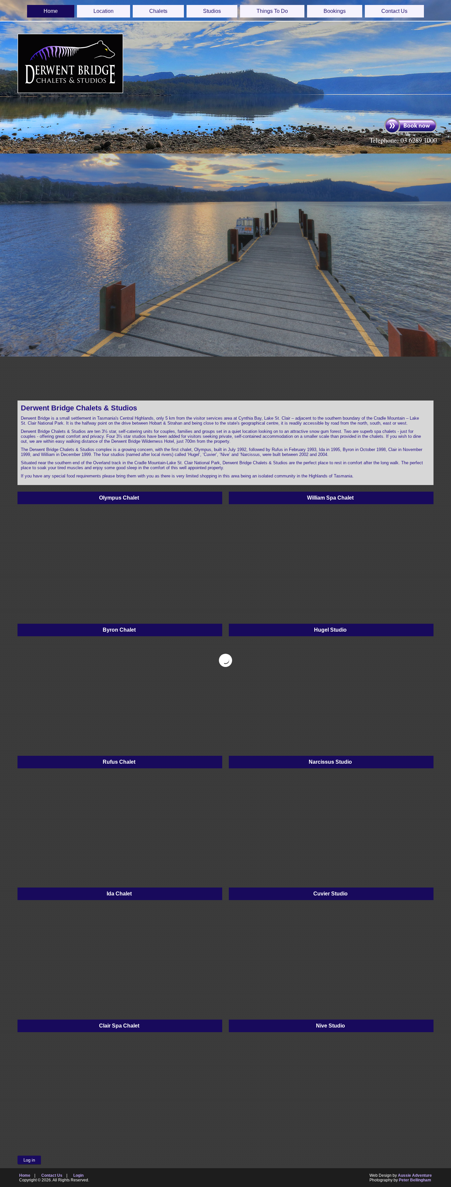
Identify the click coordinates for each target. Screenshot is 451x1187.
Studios (212, 11)
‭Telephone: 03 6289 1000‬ (403, 140)
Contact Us (394, 11)
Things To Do (272, 11)
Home (51, 11)
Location (103, 11)
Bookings (335, 11)
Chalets (158, 11)
